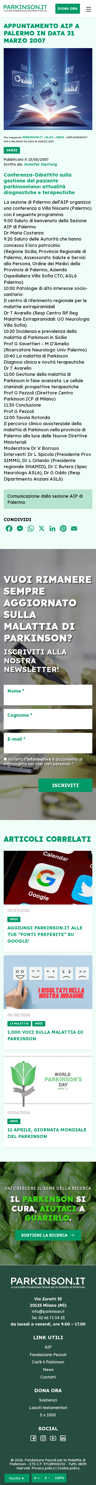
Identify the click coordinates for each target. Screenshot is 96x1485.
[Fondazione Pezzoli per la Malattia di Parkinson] (26, 8)
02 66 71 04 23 (51, 1317)
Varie (11, 150)
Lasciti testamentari (48, 1407)
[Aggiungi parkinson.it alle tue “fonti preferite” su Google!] (48, 878)
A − (47, 1478)
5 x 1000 (48, 1414)
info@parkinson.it (48, 1311)
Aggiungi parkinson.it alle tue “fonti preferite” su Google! (44, 934)
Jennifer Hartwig (40, 164)
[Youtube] (53, 1439)
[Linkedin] (63, 1439)
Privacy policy (43, 1468)
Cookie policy (68, 1468)
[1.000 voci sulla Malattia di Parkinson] (48, 982)
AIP (48, 1347)
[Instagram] (43, 1439)
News (48, 1369)
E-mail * (16, 739)
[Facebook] (33, 1439)
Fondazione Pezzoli (48, 1354)
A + (37, 1478)
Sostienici (48, 1400)
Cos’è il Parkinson (48, 1361)
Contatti (48, 1377)
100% (59, 1478)
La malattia (19, 1023)
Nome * (15, 691)
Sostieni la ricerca (44, 1235)
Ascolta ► (17, 1478)
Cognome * (19, 715)
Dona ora (68, 8)
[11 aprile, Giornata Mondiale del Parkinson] (48, 1080)
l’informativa (37, 759)
